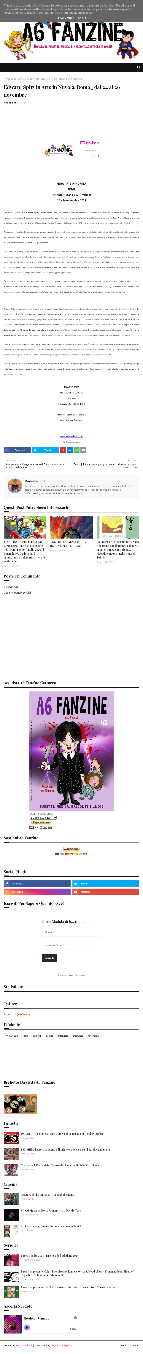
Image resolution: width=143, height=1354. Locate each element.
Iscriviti (49, 957)
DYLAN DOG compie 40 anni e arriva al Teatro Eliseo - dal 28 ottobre (62, 1133)
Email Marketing (65, 975)
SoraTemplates (24, 1345)
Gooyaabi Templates (62, 1345)
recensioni (93, 1035)
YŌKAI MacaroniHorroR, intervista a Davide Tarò (51, 1210)
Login (124, 1345)
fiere (25, 1035)
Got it (82, 18)
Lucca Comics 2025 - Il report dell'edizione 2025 (49, 1255)
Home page (10, 78)
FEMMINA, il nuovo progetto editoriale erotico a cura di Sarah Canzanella (65, 1149)
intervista (63, 1035)
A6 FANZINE (12, 1035)
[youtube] (105, 892)
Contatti (135, 1345)
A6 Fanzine (10, 102)
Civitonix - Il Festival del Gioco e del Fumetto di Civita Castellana (60, 1165)
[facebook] (37, 883)
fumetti (37, 1035)
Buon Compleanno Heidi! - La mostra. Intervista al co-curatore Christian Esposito (70, 1287)
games (49, 1035)
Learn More (66, 18)
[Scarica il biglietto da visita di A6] (20, 1113)
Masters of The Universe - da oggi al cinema (47, 1194)
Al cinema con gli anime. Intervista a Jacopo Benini (51, 1226)
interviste (78, 1035)
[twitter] (105, 883)
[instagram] (37, 892)
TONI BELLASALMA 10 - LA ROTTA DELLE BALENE (68, 543)
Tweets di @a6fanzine (17, 1014)
